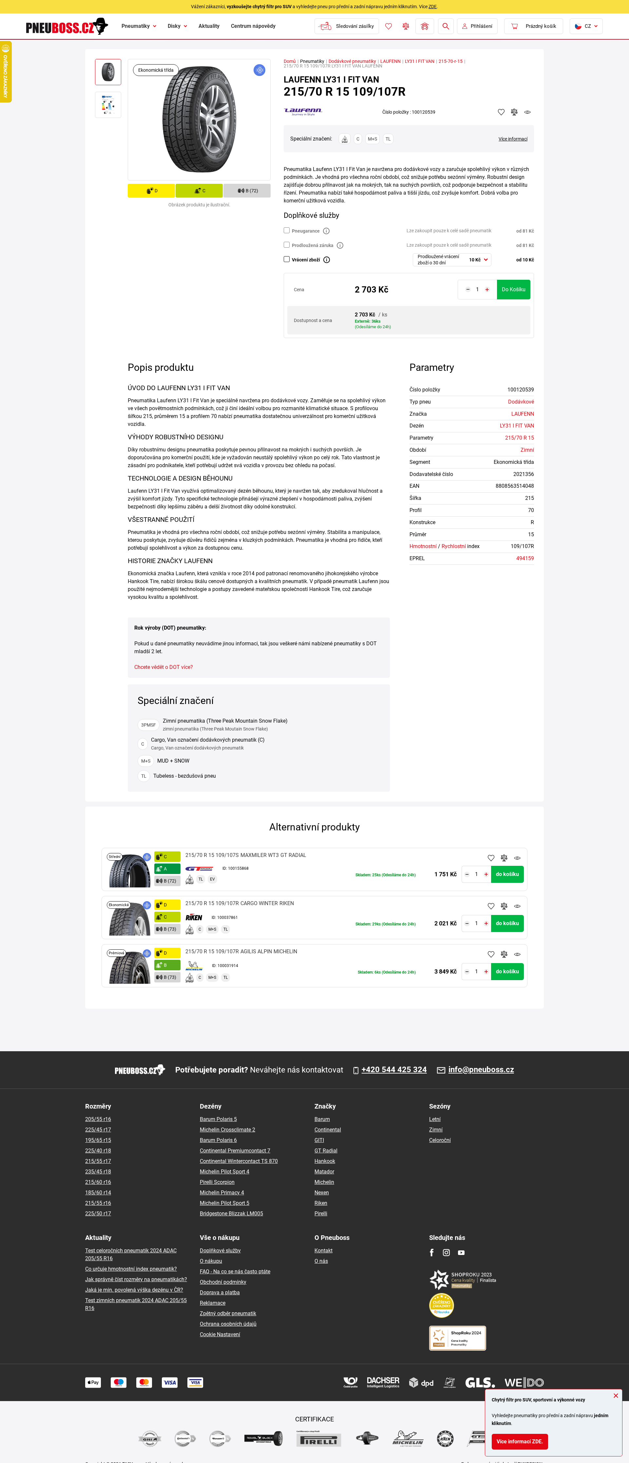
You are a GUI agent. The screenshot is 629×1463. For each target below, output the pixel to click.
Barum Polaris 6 (218, 1140)
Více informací (513, 139)
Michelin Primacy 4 (222, 1192)
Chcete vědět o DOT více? (163, 667)
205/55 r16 (98, 1119)
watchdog (527, 112)
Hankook (324, 1161)
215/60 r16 (98, 1182)
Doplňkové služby (220, 1250)
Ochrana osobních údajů (228, 1324)
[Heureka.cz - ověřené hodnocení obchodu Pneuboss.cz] (445, 1305)
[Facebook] (431, 1252)
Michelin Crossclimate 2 (227, 1130)
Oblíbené (388, 26)
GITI (319, 1140)
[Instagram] (446, 1252)
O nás (321, 1261)
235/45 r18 (98, 1171)
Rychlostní (454, 546)
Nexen (321, 1192)
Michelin (324, 1182)
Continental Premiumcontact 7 (235, 1151)
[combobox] (452, 259)
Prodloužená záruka (313, 245)
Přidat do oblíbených (491, 858)
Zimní (527, 450)
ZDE (433, 6)
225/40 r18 (98, 1151)
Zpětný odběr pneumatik (228, 1313)
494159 (525, 558)
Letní (435, 1119)
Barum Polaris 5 (218, 1119)
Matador (324, 1171)
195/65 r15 (98, 1140)
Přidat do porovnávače (504, 858)
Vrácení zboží (306, 259)
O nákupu (211, 1261)
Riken (320, 1203)
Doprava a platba (220, 1292)
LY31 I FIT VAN (419, 61)
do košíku (513, 289)
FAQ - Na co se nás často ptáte (235, 1271)
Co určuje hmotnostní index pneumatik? (131, 1269)
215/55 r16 (98, 1203)
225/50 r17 (98, 1213)
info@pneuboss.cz (481, 1070)
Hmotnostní (423, 546)
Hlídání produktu (517, 858)
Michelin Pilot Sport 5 (224, 1203)
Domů (290, 61)
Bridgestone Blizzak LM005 (231, 1213)
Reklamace (212, 1303)
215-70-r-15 (451, 61)
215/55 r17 (98, 1161)
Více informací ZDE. (520, 1441)
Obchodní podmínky (223, 1282)
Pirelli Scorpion (217, 1182)
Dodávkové (521, 402)
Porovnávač (406, 26)
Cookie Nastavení (220, 1334)
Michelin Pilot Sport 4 (224, 1171)
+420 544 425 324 (394, 1070)
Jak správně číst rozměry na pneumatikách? (136, 1279)
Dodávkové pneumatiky (352, 61)
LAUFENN (390, 61)
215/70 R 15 (519, 438)
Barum (322, 1119)
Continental (327, 1130)
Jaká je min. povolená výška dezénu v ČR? (134, 1290)
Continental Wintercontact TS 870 (239, 1161)
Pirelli (320, 1213)
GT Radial (325, 1151)
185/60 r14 (98, 1192)
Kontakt (323, 1250)
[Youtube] (461, 1252)
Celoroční (440, 1140)
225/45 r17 (98, 1130)
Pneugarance (306, 231)
